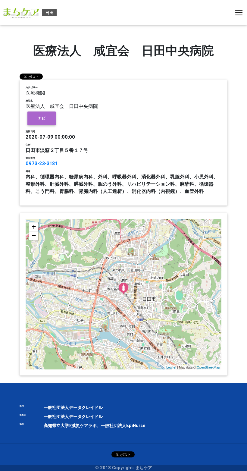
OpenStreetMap (208, 367)
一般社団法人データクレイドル (73, 407)
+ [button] (34, 227)
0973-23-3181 (42, 163)
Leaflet (171, 367)
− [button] (34, 236)
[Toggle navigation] (239, 12)
